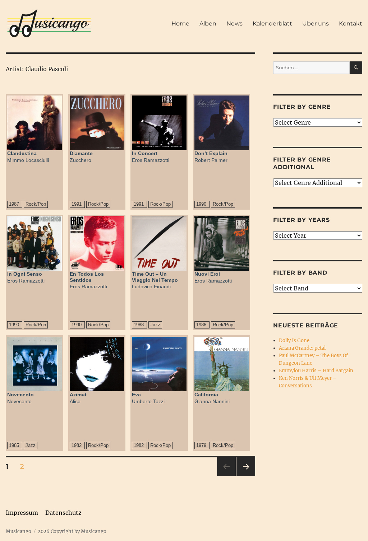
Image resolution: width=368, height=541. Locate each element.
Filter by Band (300, 272)
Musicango (18, 531)
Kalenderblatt (272, 23)
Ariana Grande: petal (302, 348)
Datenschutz (63, 512)
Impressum (22, 512)
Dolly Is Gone (294, 340)
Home (180, 23)
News (234, 23)
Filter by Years (301, 219)
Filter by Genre (302, 106)
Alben (207, 23)
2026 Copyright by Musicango (72, 531)
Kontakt (350, 23)
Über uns (315, 23)
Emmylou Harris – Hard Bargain (316, 371)
